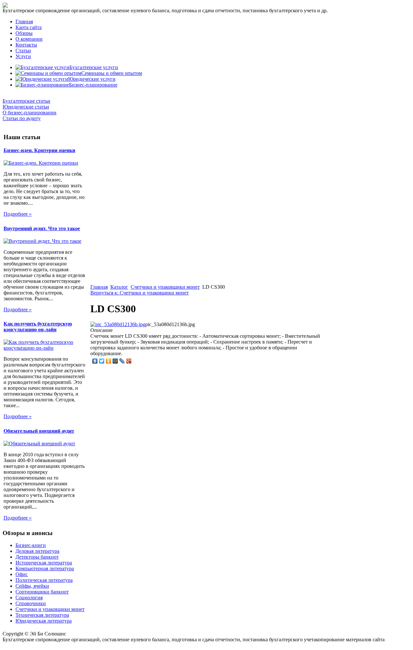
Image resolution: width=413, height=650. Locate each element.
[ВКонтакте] (95, 361)
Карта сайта (28, 27)
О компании (29, 39)
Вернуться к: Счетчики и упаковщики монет (139, 292)
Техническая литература (42, 615)
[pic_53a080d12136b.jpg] (117, 324)
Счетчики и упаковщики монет (165, 287)
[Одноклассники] (108, 361)
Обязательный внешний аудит (39, 431)
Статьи (23, 50)
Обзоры (24, 33)
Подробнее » (18, 214)
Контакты (26, 44)
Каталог (119, 287)
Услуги (23, 56)
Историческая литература (43, 562)
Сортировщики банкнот (42, 591)
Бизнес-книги (30, 545)
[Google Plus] (129, 361)
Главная (24, 21)
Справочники (30, 603)
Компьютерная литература (44, 568)
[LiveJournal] (122, 361)
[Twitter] (101, 361)
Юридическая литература (43, 621)
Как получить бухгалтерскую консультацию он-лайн (38, 326)
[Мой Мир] (115, 361)
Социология (29, 597)
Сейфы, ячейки (32, 586)
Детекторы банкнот (37, 557)
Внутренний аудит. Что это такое (42, 228)
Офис (21, 574)
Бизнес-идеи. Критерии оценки (39, 150)
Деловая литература (37, 551)
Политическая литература (44, 580)
